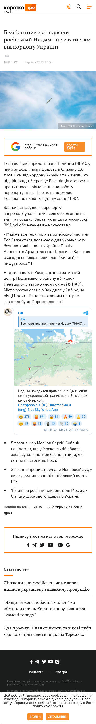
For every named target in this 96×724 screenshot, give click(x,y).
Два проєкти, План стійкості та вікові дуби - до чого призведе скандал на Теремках (47, 631)
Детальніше (57, 717)
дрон (8, 513)
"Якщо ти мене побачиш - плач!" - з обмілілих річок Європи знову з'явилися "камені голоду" (44, 608)
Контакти (36, 672)
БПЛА (37, 507)
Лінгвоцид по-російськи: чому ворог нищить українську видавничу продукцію (47, 586)
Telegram (45, 198)
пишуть (11, 263)
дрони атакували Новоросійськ (58, 469)
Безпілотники (17, 163)
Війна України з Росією (63, 507)
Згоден (35, 717)
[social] (28, 545)
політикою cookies (48, 706)
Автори (61, 672)
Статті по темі (17, 569)
